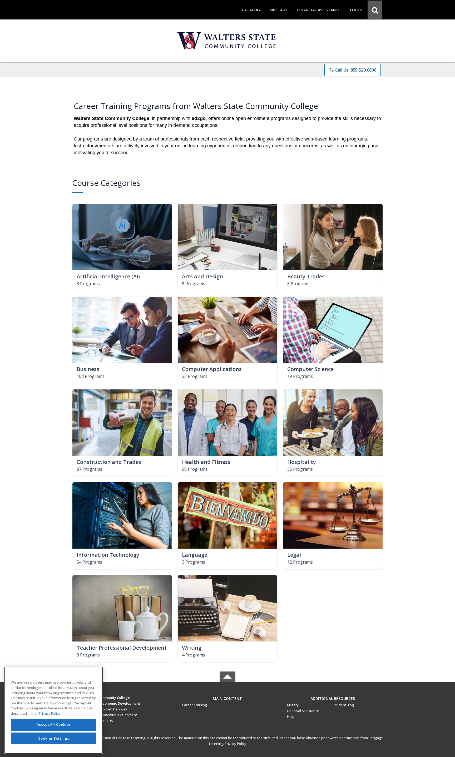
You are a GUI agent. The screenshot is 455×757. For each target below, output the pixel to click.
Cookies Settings (53, 738)
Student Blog (343, 705)
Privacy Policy (235, 743)
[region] (53, 710)
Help (290, 716)
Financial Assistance (303, 710)
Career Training (194, 705)
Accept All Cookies (54, 724)
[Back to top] (227, 701)
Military (293, 705)
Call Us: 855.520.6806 (352, 70)
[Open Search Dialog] (375, 10)
